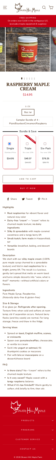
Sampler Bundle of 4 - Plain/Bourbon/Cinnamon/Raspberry (28, 121)
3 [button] (27, 78)
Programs (28, 430)
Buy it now (28, 188)
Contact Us (28, 449)
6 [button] (34, 78)
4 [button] (29, 78)
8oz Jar (28, 112)
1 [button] (22, 78)
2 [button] (25, 78)
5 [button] (32, 78)
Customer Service (28, 439)
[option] (28, 21)
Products (28, 420)
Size (28, 106)
